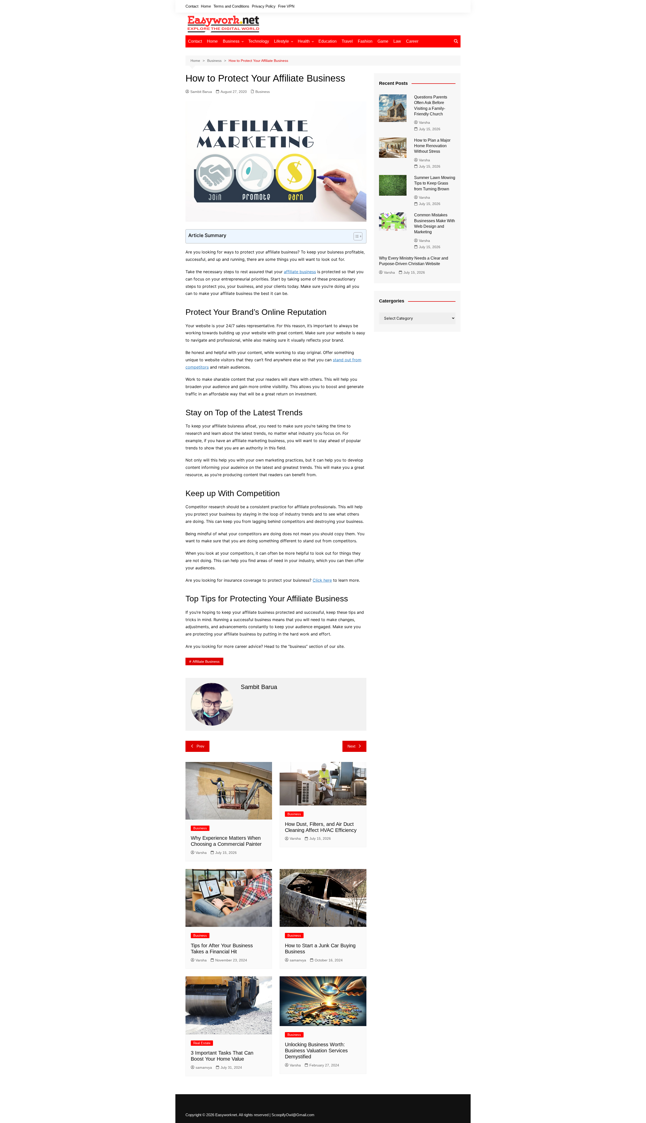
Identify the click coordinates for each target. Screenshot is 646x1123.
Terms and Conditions (231, 6)
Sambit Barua (201, 92)
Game (383, 41)
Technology (258, 41)
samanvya (298, 960)
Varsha (201, 853)
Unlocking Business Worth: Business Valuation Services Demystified (316, 1050)
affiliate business (300, 271)
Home (206, 6)
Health (304, 41)
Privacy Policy (264, 6)
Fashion (365, 41)
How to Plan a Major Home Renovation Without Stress (432, 146)
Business (231, 41)
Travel (347, 41)
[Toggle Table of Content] (355, 236)
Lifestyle (281, 41)
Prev (200, 746)
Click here (322, 580)
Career (412, 41)
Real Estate (201, 1043)
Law (397, 41)
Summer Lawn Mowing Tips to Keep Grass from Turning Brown (434, 183)
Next (351, 746)
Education (327, 41)
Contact (191, 6)
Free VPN (286, 6)
